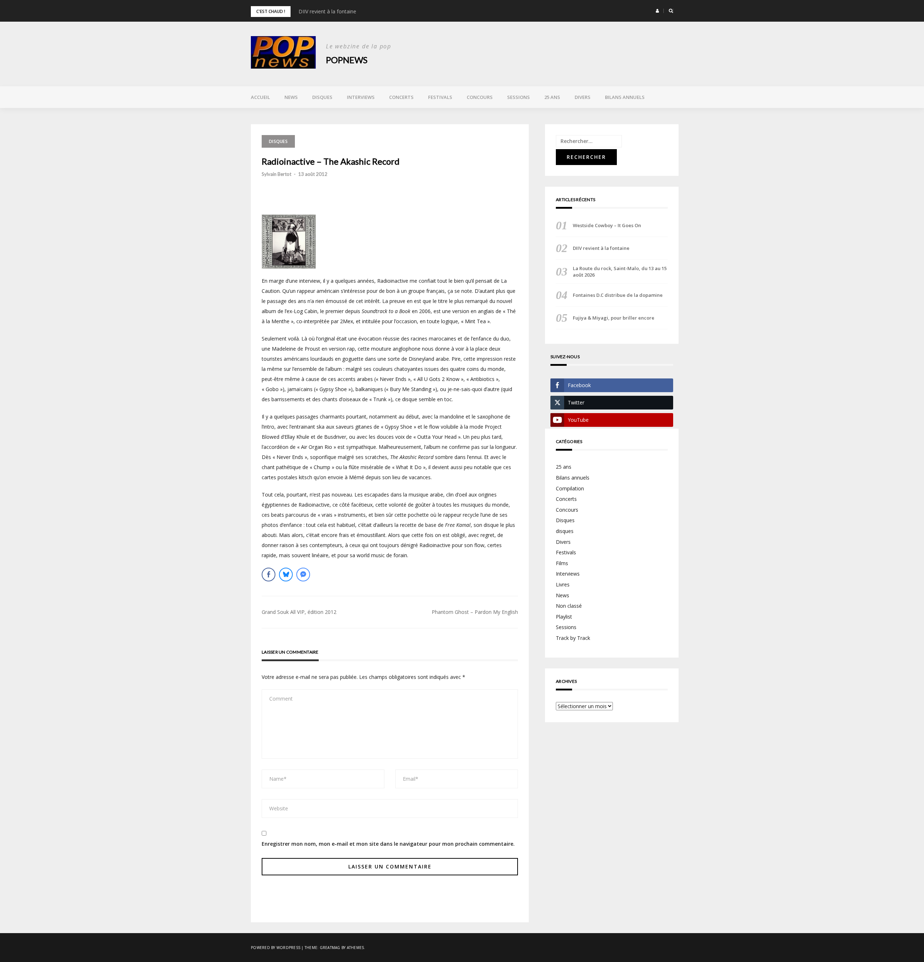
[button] (657, 11)
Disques (322, 97)
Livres (563, 584)
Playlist (564, 616)
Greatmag (330, 947)
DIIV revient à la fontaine (327, 11)
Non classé (569, 605)
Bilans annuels (625, 97)
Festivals (440, 97)
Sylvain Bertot (276, 174)
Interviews (361, 97)
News (291, 97)
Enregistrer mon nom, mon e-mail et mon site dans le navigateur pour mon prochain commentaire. (388, 843)
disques (565, 531)
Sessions (518, 97)
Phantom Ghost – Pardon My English (475, 611)
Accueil (260, 97)
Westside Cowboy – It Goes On (607, 225)
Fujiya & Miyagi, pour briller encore (613, 318)
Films (562, 563)
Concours (480, 97)
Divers (582, 97)
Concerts (401, 97)
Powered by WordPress (275, 947)
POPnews (346, 60)
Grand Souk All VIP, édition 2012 (299, 611)
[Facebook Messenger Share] (303, 574)
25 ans (552, 97)
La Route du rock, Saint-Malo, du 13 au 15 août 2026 (620, 271)
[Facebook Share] (268, 574)
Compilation (570, 488)
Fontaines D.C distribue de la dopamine (618, 295)
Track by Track (573, 637)
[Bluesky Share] (286, 574)
